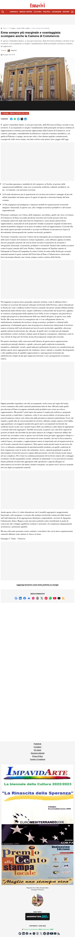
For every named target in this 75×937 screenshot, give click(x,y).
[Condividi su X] (21, 119)
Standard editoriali (37, 753)
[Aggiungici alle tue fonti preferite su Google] (16, 598)
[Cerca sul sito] (2, 11)
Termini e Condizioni (37, 759)
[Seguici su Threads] (37, 598)
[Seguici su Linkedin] (20, 598)
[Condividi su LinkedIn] (25, 119)
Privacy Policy (37, 756)
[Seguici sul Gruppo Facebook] (28, 598)
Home (5, 28)
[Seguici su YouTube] (54, 598)
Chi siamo (37, 750)
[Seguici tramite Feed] (63, 598)
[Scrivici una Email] (59, 598)
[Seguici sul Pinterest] (46, 598)
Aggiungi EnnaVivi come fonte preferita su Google (37, 585)
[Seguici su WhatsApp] (50, 598)
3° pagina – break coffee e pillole (19, 28)
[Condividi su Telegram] (18, 119)
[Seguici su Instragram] (33, 598)
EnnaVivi (14, 50)
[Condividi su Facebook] (11, 119)
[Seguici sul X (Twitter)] (41, 598)
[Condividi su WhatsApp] (14, 119)
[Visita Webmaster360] (37, 916)
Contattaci (37, 747)
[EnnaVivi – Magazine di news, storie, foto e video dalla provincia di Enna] (37, 5)
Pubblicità (37, 744)
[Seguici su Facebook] (24, 598)
